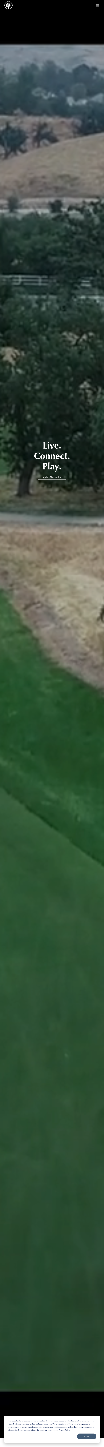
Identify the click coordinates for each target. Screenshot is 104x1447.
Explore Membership (52, 476)
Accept (87, 1436)
